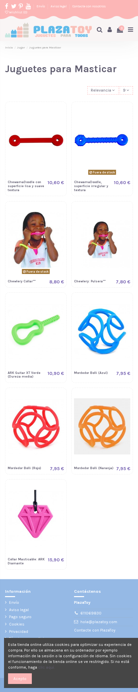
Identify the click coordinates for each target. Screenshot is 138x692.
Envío (41, 6)
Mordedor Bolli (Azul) (91, 373)
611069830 (90, 613)
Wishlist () (17, 12)
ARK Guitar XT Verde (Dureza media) (24, 375)
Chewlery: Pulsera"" (90, 281)
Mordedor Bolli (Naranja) (94, 468)
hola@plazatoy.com (98, 621)
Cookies (16, 624)
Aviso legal (59, 6)
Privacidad (18, 631)
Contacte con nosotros (89, 6)
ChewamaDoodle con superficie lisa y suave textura (26, 186)
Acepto (19, 678)
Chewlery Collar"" (22, 281)
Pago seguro (20, 616)
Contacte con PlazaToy (95, 630)
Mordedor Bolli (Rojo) (24, 468)
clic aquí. (46, 667)
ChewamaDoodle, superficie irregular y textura (91, 186)
